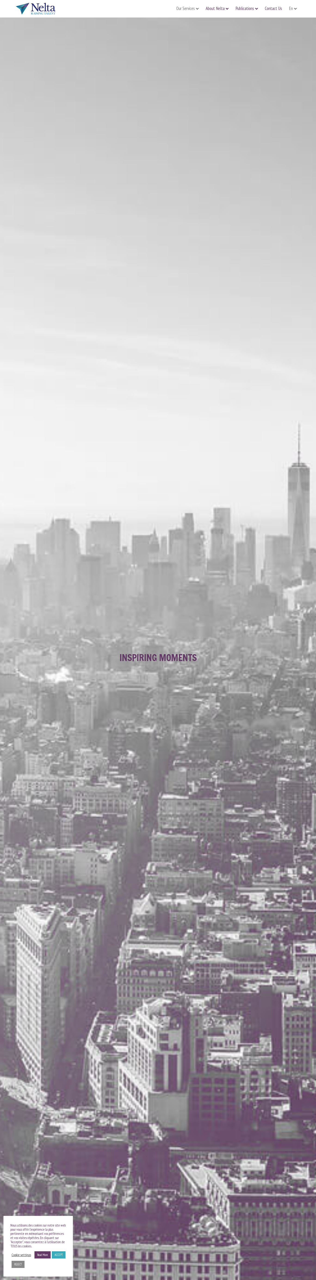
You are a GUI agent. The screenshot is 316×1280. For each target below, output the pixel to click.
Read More (42, 1255)
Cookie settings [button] (21, 1255)
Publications (244, 8)
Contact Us (273, 8)
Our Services (185, 8)
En (291, 8)
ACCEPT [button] (59, 1255)
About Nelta (215, 8)
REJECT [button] (18, 1264)
